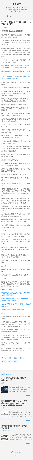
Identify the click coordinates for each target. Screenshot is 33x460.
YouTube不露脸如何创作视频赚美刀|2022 (13, 309)
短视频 (4, 361)
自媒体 (15, 361)
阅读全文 (29, 395)
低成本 (22, 358)
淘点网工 (16, 4)
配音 (9, 361)
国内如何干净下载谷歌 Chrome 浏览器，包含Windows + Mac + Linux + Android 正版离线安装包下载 (14, 403)
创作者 (15, 358)
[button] (30, 22)
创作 (9, 358)
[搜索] (30, 4)
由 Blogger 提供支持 (16, 452)
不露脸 (4, 358)
